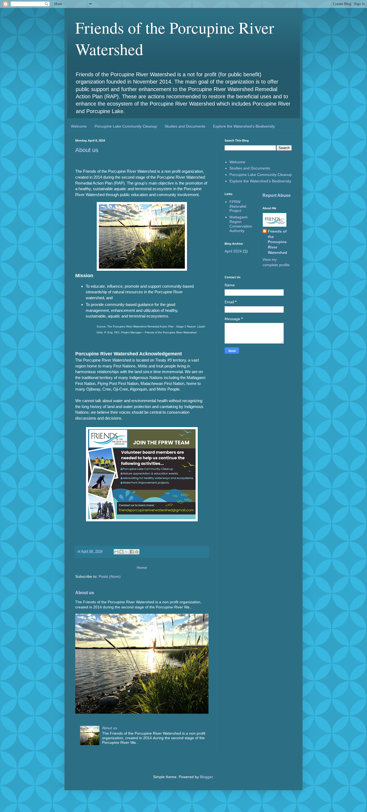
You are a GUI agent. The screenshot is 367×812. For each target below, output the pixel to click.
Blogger (206, 777)
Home (142, 567)
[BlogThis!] (121, 551)
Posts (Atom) (110, 576)
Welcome (79, 126)
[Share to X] (126, 551)
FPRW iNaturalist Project (237, 206)
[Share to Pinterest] (136, 551)
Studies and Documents (185, 126)
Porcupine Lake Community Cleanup (126, 126)
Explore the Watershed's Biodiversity (244, 126)
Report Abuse (276, 195)
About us (86, 150)
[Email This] (116, 551)
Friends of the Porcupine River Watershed (277, 241)
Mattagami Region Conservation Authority (240, 224)
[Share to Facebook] (131, 551)
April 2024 (233, 251)
